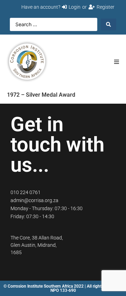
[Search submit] (108, 24)
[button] (116, 62)
